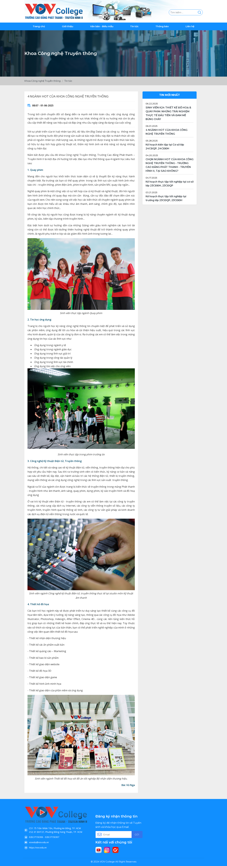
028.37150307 (52, 837)
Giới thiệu (67, 26)
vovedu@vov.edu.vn (39, 842)
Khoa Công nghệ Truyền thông (42, 80)
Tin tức (134, 26)
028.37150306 (36, 837)
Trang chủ (39, 26)
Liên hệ (190, 26)
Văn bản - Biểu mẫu (101, 26)
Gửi (137, 834)
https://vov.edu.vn (38, 847)
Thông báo (162, 26)
